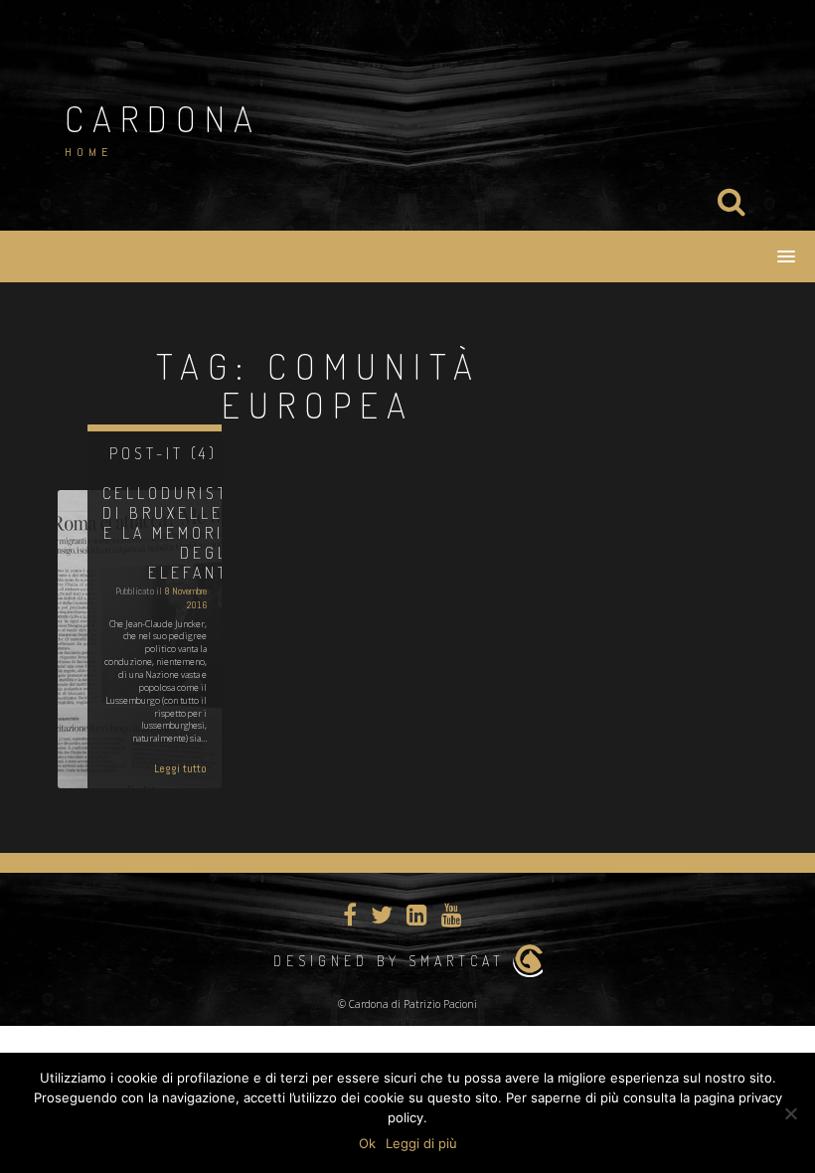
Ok (367, 1143)
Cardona (163, 118)
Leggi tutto (180, 768)
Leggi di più (421, 1143)
